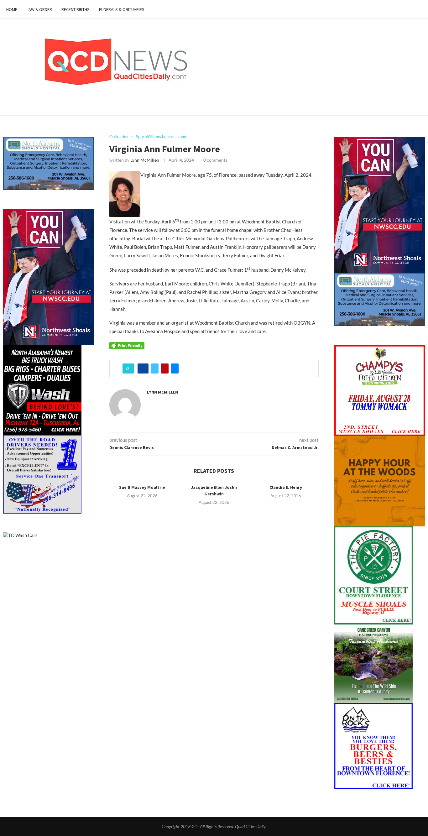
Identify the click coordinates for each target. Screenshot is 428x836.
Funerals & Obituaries (121, 9)
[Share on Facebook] (143, 368)
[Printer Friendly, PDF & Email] (126, 345)
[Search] (418, 9)
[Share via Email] (175, 368)
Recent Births (75, 9)
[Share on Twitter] (155, 368)
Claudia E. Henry (285, 487)
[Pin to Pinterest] (165, 368)
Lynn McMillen (144, 160)
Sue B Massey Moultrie (142, 487)
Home (11, 9)
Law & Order (39, 9)
